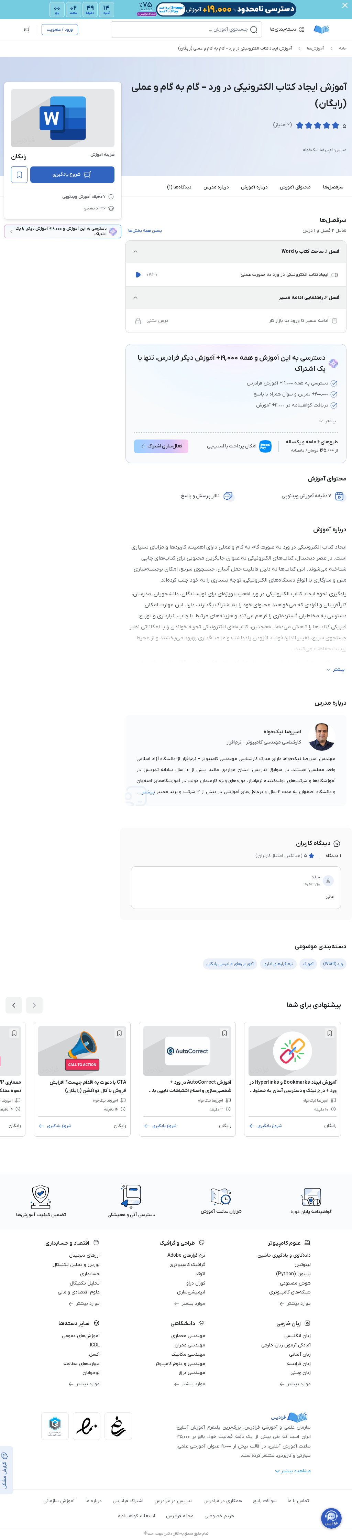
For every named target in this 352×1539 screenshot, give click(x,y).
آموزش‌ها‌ (315, 48)
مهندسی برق (192, 1372)
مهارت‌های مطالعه (81, 1364)
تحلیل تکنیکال (85, 1283)
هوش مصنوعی (295, 1283)
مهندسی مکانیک (188, 1354)
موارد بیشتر (299, 1303)
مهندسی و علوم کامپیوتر (180, 1364)
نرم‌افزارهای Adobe (186, 1255)
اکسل (94, 1354)
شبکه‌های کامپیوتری (290, 1292)
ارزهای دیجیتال (84, 1255)
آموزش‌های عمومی (81, 1336)
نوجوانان (91, 1372)
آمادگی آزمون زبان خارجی (286, 1345)
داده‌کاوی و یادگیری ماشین (284, 1255)
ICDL (95, 1345)
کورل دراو (195, 1283)
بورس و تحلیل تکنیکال (76, 1264)
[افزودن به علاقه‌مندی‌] (19, 174)
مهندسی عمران (190, 1345)
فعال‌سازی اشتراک (165, 446)
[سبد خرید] (26, 29)
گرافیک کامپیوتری (187, 1264)
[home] (321, 29)
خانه (342, 48)
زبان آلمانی (300, 1354)
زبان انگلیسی (297, 1336)
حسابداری (90, 1274)
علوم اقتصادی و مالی (79, 1292)
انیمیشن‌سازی (191, 1292)
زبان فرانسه (299, 1364)
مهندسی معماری (188, 1336)
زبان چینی (300, 1372)
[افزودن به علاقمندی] (330, 1033)
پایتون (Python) (293, 1274)
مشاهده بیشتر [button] (296, 1471)
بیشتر (331, 421)
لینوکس (303, 1264)
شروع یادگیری (66, 174)
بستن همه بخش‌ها (145, 231)
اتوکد (200, 1274)
